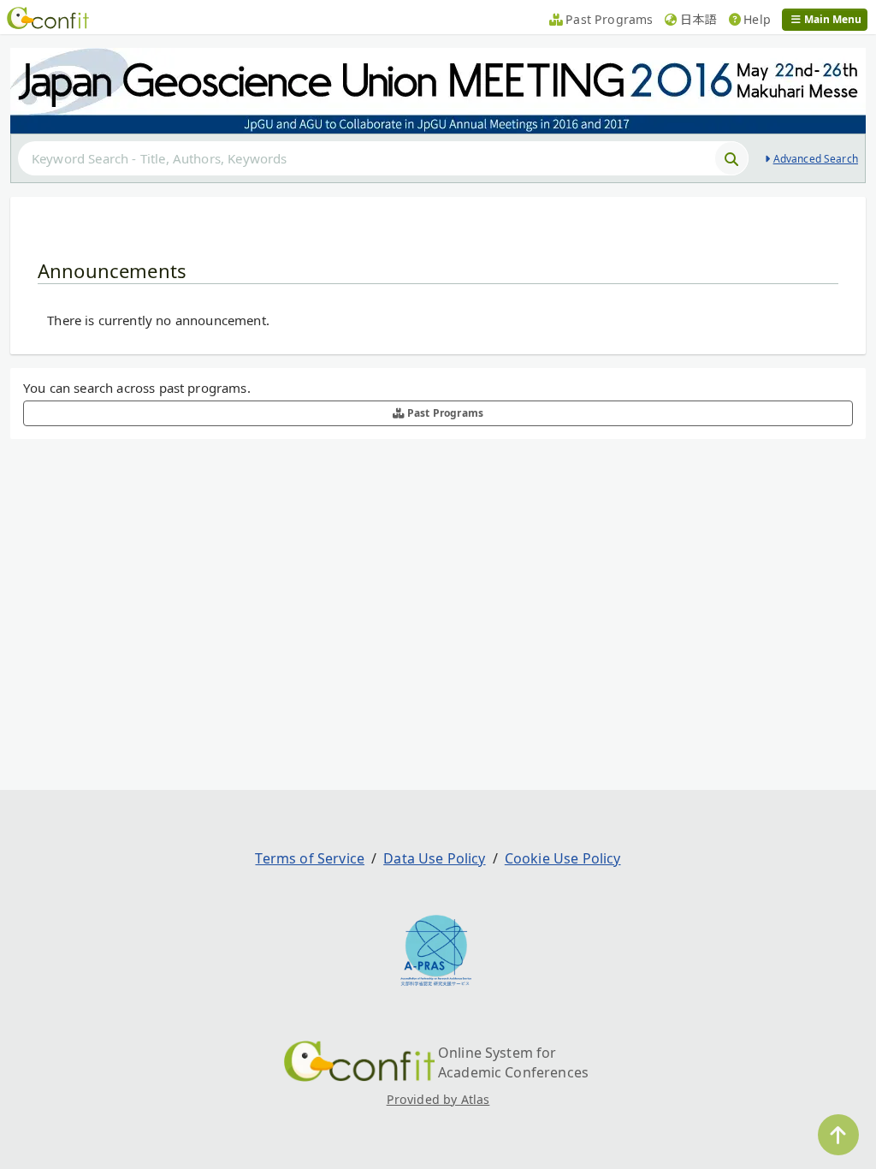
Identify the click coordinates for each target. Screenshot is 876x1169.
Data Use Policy (434, 858)
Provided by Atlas (438, 1099)
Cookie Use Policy (563, 858)
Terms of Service (309, 858)
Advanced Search (815, 158)
